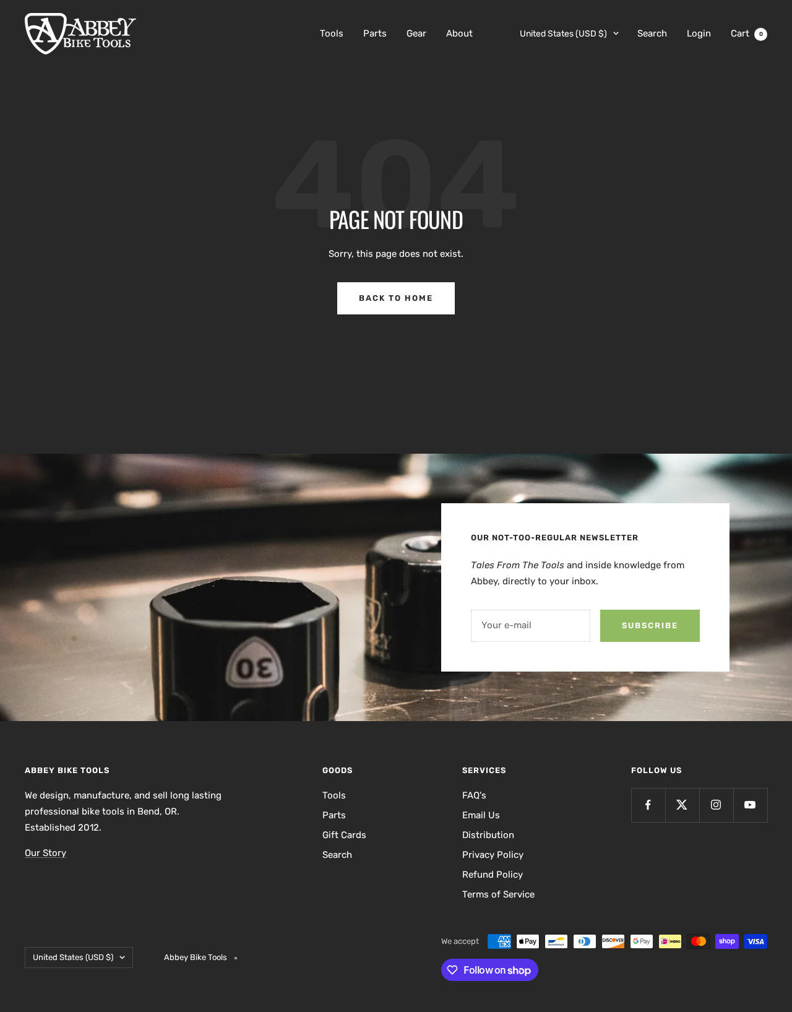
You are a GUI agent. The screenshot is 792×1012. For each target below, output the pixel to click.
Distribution (488, 835)
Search (652, 33)
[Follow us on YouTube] (750, 805)
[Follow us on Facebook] (648, 805)
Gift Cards (344, 835)
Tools (331, 33)
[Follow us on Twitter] (682, 805)
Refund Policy (492, 874)
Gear (416, 33)
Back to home (396, 298)
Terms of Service (498, 894)
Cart (747, 33)
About (459, 33)
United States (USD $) (563, 33)
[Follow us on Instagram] (716, 805)
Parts (375, 33)
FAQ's (474, 795)
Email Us (481, 815)
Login (699, 33)
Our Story (45, 852)
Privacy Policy (492, 854)
